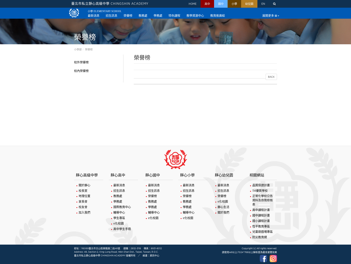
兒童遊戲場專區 (262, 231)
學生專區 (119, 218)
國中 (221, 3)
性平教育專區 (261, 226)
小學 (234, 3)
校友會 (83, 207)
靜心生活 (223, 207)
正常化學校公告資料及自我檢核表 (262, 200)
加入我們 (84, 212)
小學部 (78, 49)
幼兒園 (249, 3)
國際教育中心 (122, 207)
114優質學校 (260, 190)
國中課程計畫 (261, 215)
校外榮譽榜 (81, 62)
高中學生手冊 (122, 229)
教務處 (117, 196)
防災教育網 (259, 237)
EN (263, 3)
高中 (207, 3)
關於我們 (223, 212)
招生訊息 (119, 190)
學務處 (117, 201)
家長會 (83, 201)
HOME (193, 3)
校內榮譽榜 (81, 71)
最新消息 (119, 185)
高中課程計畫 (261, 210)
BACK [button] (271, 76)
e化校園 (118, 223)
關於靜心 (84, 185)
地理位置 (84, 196)
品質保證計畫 (261, 185)
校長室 (83, 190)
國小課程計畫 (261, 221)
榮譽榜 (89, 49)
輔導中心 (119, 212)
